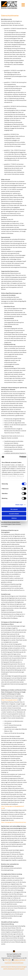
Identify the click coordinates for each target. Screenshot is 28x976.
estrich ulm (4, 966)
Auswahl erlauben (14, 513)
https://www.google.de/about (9, 700)
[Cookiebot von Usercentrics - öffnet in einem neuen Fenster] (19, 457)
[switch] (24, 488)
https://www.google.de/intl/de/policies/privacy (13, 822)
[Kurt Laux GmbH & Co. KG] (9, 5)
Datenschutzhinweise (17, 963)
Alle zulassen (14, 509)
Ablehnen (14, 518)
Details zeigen (19, 504)
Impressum (8, 963)
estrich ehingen (22, 966)
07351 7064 (7, 960)
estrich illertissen (12, 966)
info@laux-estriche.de (19, 960)
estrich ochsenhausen (9, 969)
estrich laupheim (20, 969)
